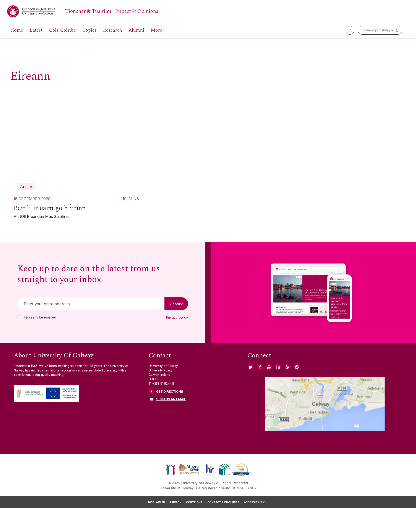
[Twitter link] (250, 367)
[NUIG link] (287, 367)
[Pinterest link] (296, 367)
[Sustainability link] (241, 469)
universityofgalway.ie (377, 30)
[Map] (324, 404)
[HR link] (209, 469)
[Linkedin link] (278, 367)
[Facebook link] (260, 367)
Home (16, 30)
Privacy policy (177, 317)
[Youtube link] (269, 367)
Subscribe (176, 304)
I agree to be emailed (40, 317)
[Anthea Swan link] (189, 469)
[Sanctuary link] (170, 469)
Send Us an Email (171, 399)
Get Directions (169, 391)
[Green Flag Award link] (224, 469)
